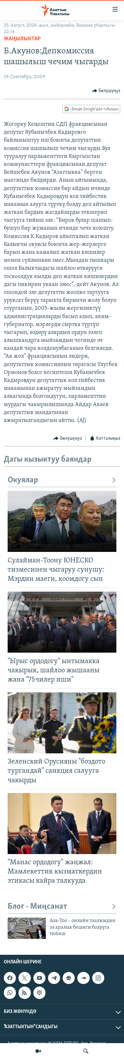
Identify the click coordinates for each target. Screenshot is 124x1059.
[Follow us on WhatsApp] (10, 993)
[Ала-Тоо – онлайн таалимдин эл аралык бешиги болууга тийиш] (27, 928)
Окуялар (23, 480)
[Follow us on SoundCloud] (83, 978)
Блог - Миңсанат (37, 906)
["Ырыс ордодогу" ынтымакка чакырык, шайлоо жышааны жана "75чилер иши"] (62, 622)
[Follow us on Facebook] (10, 978)
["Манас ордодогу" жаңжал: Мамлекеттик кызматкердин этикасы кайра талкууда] (62, 823)
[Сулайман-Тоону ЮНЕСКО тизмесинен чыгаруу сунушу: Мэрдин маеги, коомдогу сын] (62, 521)
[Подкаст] (39, 993)
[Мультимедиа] (38, 1051)
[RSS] (24, 993)
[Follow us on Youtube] (39, 978)
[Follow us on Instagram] (98, 978)
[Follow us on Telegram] (54, 978)
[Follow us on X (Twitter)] (24, 978)
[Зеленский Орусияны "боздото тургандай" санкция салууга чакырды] (62, 722)
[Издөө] (85, 1051)
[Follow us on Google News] (69, 978)
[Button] (106, 91)
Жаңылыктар (22, 39)
